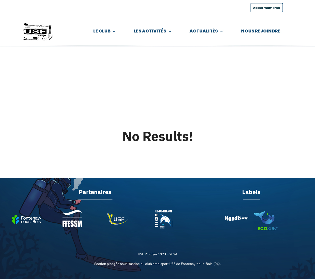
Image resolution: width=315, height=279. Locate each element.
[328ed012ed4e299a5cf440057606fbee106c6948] (265, 212)
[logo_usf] (38, 22)
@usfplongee (32, 7)
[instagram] (13, 7)
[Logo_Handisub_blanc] (236, 217)
